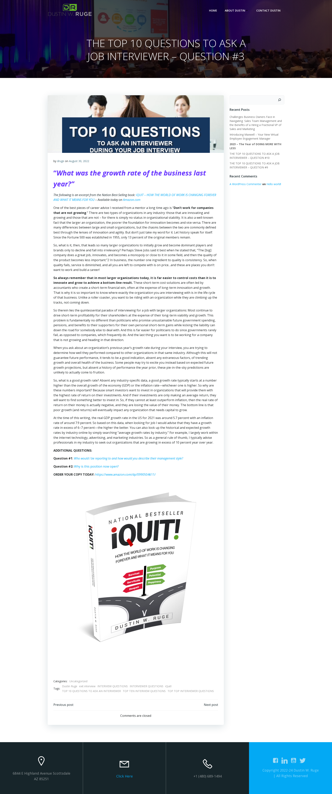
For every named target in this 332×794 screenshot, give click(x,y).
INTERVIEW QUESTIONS (112, 686)
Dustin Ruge (69, 686)
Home (213, 10)
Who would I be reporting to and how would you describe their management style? (128, 458)
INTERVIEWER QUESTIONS (146, 686)
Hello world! (273, 184)
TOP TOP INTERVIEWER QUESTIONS (191, 691)
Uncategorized (78, 681)
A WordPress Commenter (245, 184)
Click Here (124, 776)
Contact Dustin (268, 10)
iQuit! (168, 686)
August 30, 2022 (79, 161)
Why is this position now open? (96, 466)
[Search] (279, 99)
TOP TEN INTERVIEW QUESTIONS (144, 691)
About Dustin (235, 10)
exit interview (87, 686)
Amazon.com (131, 200)
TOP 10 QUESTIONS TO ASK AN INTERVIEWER (91, 691)
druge (60, 161)
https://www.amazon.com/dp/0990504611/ (125, 474)
